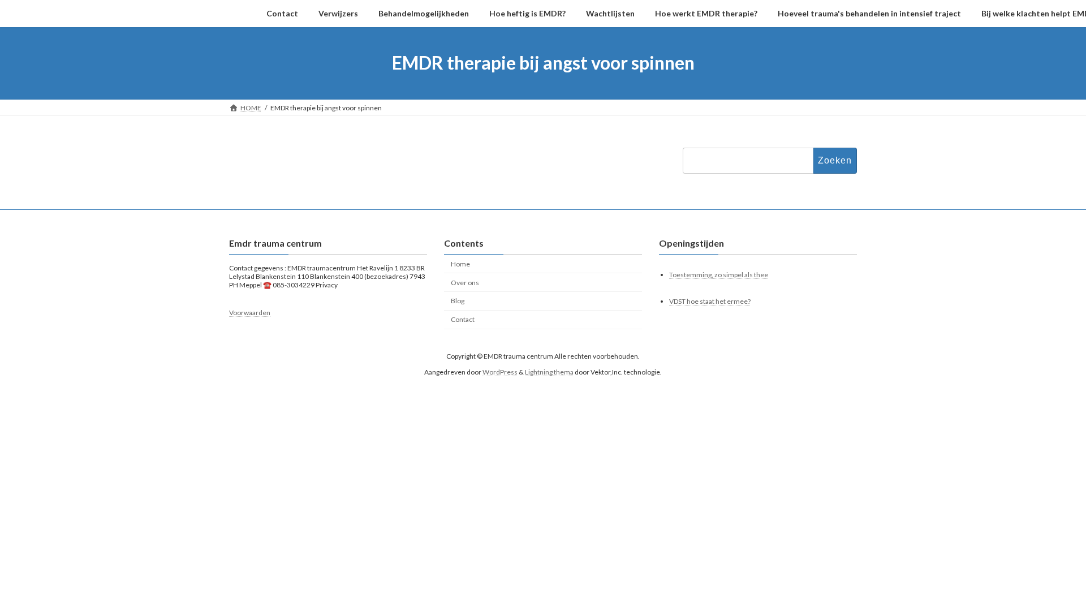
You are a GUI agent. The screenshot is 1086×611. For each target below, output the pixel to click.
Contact (463, 319)
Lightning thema (549, 372)
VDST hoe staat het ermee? (710, 301)
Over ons (465, 282)
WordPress (500, 372)
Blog (457, 301)
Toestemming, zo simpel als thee (718, 274)
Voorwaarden (249, 313)
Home (460, 264)
